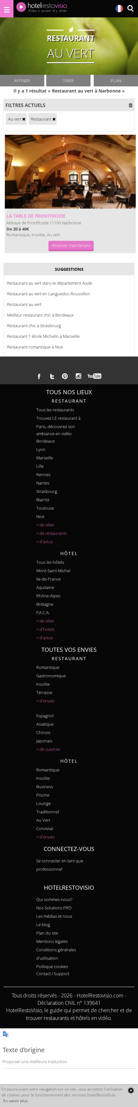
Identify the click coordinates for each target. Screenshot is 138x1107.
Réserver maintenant (71, 245)
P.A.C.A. (43, 612)
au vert (43, 820)
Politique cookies (52, 966)
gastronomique (51, 676)
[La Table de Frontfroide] (70, 172)
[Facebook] (39, 376)
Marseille (44, 458)
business (44, 786)
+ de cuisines (48, 749)
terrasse (44, 692)
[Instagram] (78, 377)
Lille (40, 466)
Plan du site (47, 933)
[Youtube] (95, 376)
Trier (68, 80)
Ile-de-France (48, 579)
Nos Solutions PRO (54, 908)
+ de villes (45, 525)
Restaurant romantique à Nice (35, 347)
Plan (116, 80)
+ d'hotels (45, 629)
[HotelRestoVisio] (41, 9)
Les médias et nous (54, 916)
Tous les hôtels (50, 562)
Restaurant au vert (24, 304)
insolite (43, 684)
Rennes (43, 474)
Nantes (42, 483)
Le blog (43, 924)
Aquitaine (45, 587)
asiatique (45, 724)
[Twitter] (52, 376)
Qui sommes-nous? (54, 899)
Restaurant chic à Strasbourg (34, 325)
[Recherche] (130, 9)
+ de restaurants (51, 533)
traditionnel (47, 812)
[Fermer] (131, 1090)
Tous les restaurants (55, 410)
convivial (44, 828)
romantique (47, 667)
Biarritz (42, 500)
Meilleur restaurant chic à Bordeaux (40, 315)
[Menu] (6, 8)
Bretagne (44, 604)
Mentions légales (52, 941)
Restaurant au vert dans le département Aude (49, 283)
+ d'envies (45, 701)
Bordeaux (45, 441)
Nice (40, 516)
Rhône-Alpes (48, 596)
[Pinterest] (64, 376)
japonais (44, 741)
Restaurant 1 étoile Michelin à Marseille (43, 336)
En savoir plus (15, 1100)
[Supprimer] (23, 119)
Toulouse (45, 508)
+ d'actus (44, 541)
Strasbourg (46, 491)
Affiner (22, 80)
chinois (43, 732)
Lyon (41, 449)
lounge (43, 803)
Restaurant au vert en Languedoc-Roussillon (48, 294)
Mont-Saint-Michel (53, 570)
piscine (42, 795)
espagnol (45, 716)
